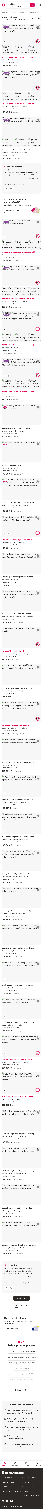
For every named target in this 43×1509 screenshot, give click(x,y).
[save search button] (39, 18)
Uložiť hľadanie (12, 1329)
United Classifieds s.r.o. (18, 1506)
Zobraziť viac (33, 178)
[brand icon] (3, 5)
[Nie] (11, 189)
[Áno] (6, 189)
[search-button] (32, 5)
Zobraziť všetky (21, 1390)
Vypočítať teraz (12, 210)
